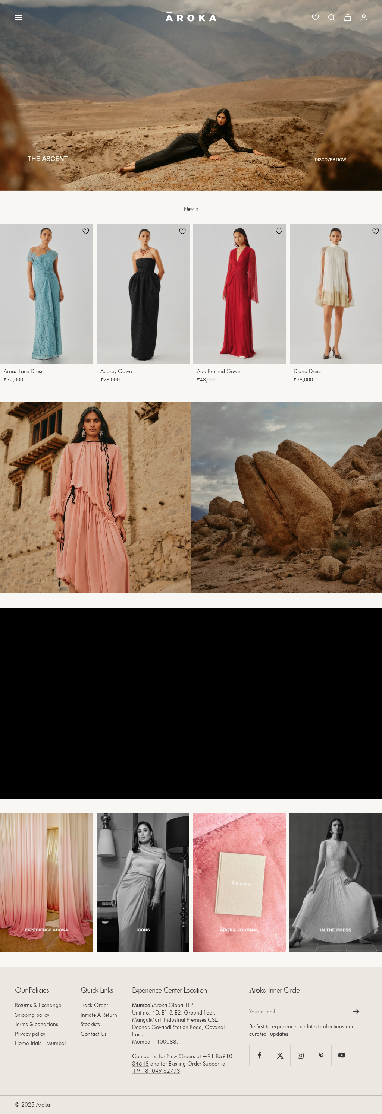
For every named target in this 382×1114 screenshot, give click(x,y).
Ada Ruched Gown (219, 371)
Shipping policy (32, 1015)
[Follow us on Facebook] (259, 1055)
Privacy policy (30, 1034)
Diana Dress (308, 371)
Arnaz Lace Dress (23, 371)
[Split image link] (95, 497)
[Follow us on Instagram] (300, 1055)
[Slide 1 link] (191, 95)
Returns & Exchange (38, 1005)
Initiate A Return (99, 1015)
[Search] (331, 17)
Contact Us (94, 1034)
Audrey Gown (116, 371)
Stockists (90, 1024)
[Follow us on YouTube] (341, 1055)
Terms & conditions (36, 1024)
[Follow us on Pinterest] (321, 1055)
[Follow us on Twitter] (280, 1055)
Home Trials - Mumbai (40, 1043)
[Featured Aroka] (46, 882)
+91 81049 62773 (156, 1070)
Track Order (94, 1005)
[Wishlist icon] (315, 17)
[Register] (356, 1011)
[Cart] (347, 17)
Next (365, 305)
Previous (12, 305)
